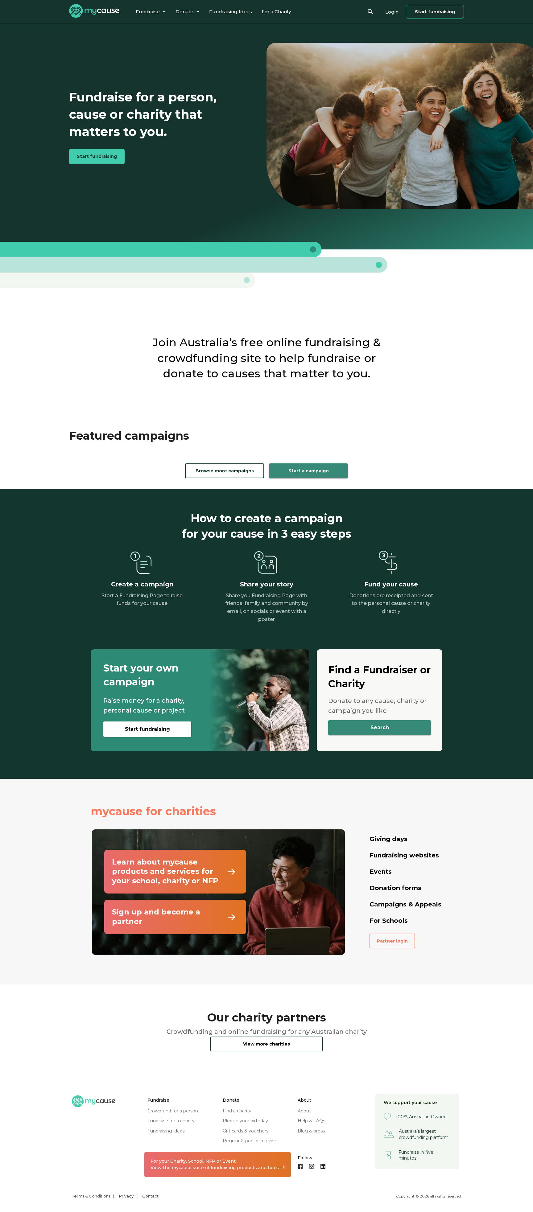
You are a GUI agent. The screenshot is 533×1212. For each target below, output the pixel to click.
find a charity (237, 1110)
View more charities (266, 1044)
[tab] (151, 11)
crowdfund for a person (172, 1110)
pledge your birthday (245, 1120)
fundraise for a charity (171, 1120)
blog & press (311, 1130)
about (304, 1110)
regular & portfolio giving (250, 1140)
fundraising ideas (165, 1130)
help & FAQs (311, 1120)
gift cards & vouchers (245, 1130)
